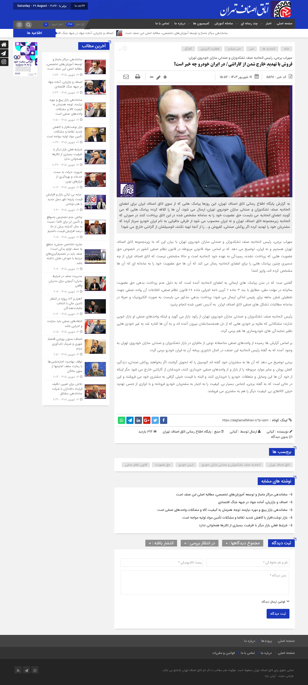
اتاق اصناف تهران (279, 464)
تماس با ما (162, 23)
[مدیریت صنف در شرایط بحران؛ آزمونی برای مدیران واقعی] (76, 284)
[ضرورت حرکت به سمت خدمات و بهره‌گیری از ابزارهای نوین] (76, 180)
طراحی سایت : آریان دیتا (279, 676)
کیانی (233, 431)
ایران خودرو (186, 464)
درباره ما (179, 23)
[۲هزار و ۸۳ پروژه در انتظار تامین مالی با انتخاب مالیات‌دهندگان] (76, 306)
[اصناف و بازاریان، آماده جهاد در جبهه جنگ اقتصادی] (76, 87)
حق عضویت (162, 464)
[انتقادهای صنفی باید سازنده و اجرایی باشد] (76, 326)
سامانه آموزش (223, 23)
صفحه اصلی (284, 23)
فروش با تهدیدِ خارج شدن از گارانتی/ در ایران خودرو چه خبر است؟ (233, 64)
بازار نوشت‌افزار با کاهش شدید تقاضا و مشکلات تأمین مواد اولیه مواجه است (235, 517)
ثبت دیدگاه (278, 613)
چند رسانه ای (249, 23)
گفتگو (188, 48)
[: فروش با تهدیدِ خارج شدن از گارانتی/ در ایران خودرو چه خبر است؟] (126, 77)
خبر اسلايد (234, 48)
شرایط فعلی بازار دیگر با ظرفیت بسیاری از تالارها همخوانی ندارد (243, 525)
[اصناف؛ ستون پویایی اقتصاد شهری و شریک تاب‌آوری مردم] (76, 347)
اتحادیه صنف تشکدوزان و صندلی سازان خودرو (231, 464)
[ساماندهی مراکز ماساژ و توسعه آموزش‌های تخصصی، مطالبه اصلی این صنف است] (76, 67)
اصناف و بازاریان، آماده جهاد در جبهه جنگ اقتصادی (107, 33)
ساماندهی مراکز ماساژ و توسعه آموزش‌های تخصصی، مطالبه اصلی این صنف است (202, 33)
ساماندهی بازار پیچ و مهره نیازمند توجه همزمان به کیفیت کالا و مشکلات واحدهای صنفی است (222, 510)
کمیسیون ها (201, 23)
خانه (286, 48)
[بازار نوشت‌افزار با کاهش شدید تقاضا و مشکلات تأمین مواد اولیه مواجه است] (76, 135)
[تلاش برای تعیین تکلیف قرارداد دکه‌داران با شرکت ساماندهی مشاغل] (76, 391)
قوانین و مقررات (223, 653)
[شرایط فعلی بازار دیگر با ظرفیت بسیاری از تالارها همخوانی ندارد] (76, 157)
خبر (252, 48)
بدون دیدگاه (279, 437)
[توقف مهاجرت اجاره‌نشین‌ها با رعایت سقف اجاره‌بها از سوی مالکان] (76, 369)
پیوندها (266, 641)
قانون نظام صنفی (136, 464)
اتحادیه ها (269, 48)
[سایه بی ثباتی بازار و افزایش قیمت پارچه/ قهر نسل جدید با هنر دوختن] (76, 202)
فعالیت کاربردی (210, 48)
